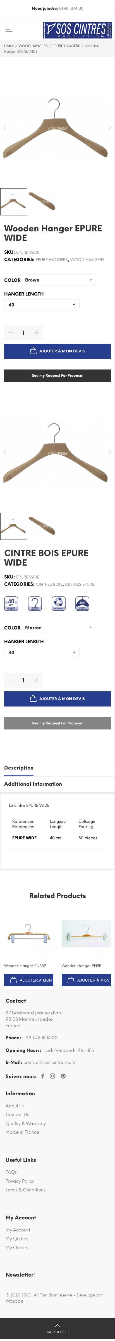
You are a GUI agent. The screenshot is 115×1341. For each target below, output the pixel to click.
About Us (15, 1105)
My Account (18, 1230)
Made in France (22, 1132)
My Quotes (17, 1238)
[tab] (57, 768)
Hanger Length (24, 294)
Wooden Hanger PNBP (81, 966)
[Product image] (28, 933)
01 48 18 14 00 (71, 8)
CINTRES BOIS (49, 584)
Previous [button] (4, 127)
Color (12, 280)
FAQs (11, 1172)
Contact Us (17, 1114)
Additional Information (33, 784)
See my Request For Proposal (57, 375)
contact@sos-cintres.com (49, 1062)
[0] (106, 30)
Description (18, 768)
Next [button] (110, 127)
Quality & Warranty (26, 1123)
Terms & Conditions (25, 1190)
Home (9, 46)
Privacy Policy (20, 1181)
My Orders (17, 1247)
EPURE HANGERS (66, 46)
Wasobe (14, 1301)
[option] (57, 129)
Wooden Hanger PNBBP (25, 966)
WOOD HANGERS (33, 46)
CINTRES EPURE (79, 584)
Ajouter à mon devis (62, 351)
